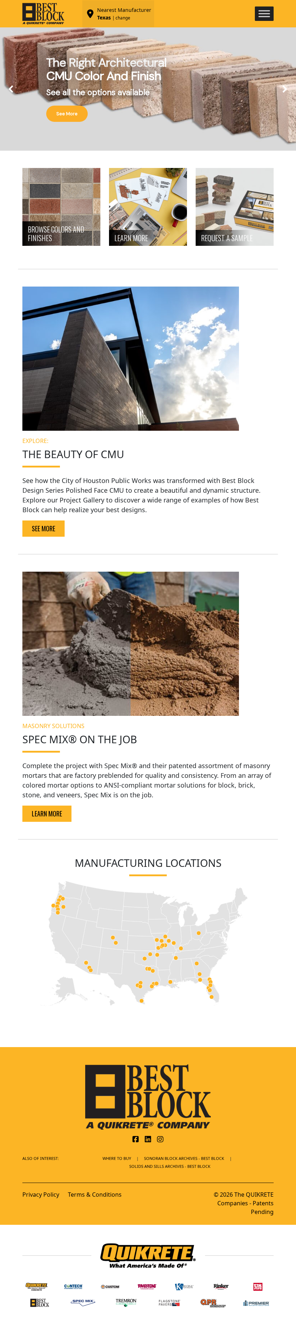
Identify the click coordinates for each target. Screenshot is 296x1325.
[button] (11, 89)
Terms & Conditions (95, 1194)
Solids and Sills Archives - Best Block (169, 1166)
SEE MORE (43, 528)
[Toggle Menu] (264, 13)
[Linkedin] (148, 1140)
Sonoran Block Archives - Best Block (184, 1158)
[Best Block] (148, 1096)
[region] (148, 89)
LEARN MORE (47, 813)
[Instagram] (160, 1140)
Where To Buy (117, 1158)
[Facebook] (135, 1140)
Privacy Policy (40, 1194)
